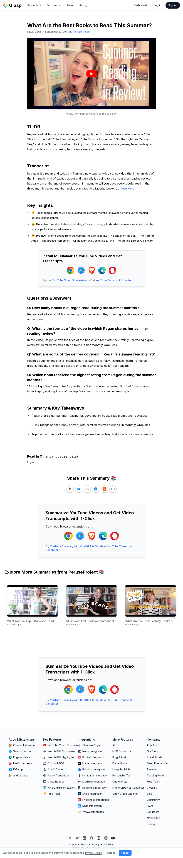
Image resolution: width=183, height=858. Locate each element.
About (69, 5)
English (31, 462)
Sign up (172, 5)
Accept (125, 852)
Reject (111, 852)
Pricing (84, 5)
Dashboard (140, 5)
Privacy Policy (93, 852)
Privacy (95, 844)
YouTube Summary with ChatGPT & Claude (76, 546)
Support (72, 844)
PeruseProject (81, 31)
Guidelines (109, 844)
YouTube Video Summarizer (69, 280)
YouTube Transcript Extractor (114, 280)
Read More (127, 188)
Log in (157, 5)
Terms (84, 844)
